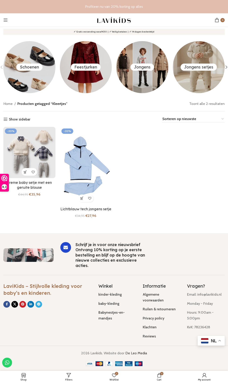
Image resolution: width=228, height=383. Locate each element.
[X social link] (14, 304)
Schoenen (29, 67)
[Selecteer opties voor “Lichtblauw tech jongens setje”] (82, 198)
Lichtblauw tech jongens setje (85, 209)
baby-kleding (108, 303)
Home (8, 104)
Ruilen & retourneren (159, 309)
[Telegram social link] (38, 304)
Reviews (149, 336)
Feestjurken (85, 67)
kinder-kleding (110, 294)
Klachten (150, 327)
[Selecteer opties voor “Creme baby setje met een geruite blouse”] (25, 172)
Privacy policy (153, 318)
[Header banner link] (114, 6)
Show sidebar (19, 119)
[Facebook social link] (6, 304)
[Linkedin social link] (30, 304)
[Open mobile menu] (5, 20)
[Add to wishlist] (33, 172)
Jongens (142, 67)
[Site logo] (114, 20)
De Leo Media (136, 353)
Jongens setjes (198, 67)
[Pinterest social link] (22, 304)
